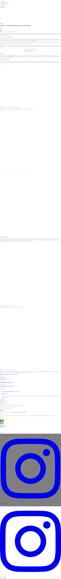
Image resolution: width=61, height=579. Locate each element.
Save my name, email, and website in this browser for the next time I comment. (13, 405)
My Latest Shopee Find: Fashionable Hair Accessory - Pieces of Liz (11, 391)
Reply (2, 394)
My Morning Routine (3, 378)
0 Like (1, 30)
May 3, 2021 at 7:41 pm (5, 393)
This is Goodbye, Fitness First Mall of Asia (6, 382)
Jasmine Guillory (2, 374)
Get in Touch (3, 1)
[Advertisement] (30, 14)
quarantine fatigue (15, 374)
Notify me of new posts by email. (6, 408)
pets (11, 374)
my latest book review (10, 55)
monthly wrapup (7, 374)
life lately (1, 23)
